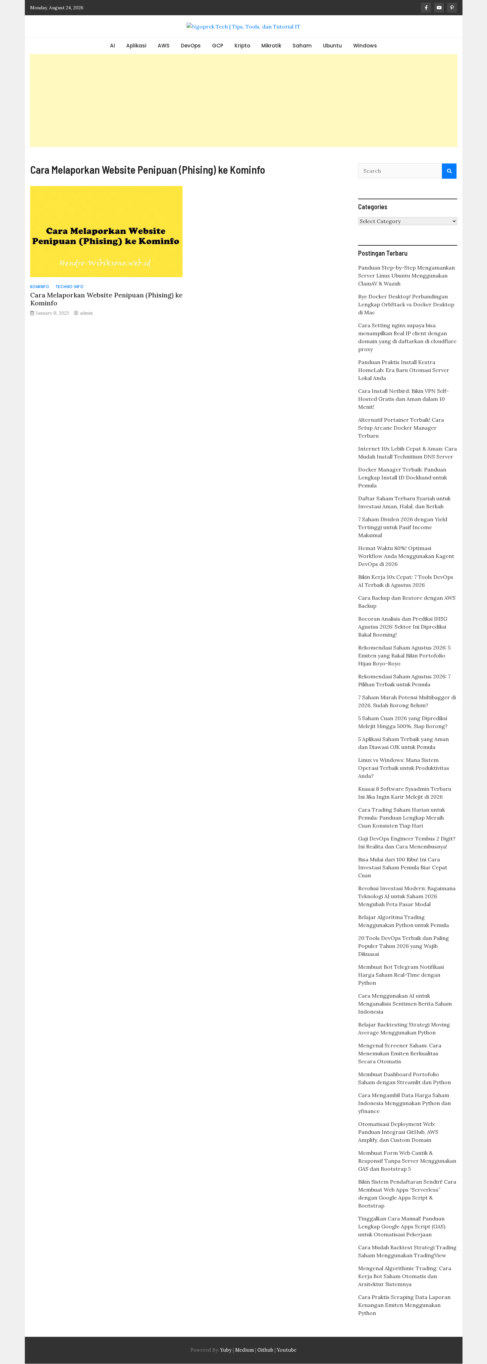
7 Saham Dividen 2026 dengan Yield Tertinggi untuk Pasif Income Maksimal (402, 527)
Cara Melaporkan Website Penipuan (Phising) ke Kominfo (106, 299)
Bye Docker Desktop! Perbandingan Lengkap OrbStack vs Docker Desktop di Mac (406, 304)
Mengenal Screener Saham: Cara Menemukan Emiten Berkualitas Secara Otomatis (399, 1053)
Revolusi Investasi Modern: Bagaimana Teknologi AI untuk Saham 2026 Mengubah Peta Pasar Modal (407, 896)
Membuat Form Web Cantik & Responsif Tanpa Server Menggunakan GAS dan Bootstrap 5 (407, 1160)
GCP (217, 45)
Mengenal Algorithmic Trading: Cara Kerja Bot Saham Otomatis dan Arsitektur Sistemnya (404, 1276)
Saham (302, 45)
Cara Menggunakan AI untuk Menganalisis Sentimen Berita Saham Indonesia (405, 1003)
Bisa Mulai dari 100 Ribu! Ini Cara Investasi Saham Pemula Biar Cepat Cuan (402, 867)
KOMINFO (39, 286)
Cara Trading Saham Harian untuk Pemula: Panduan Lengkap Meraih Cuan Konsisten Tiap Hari (401, 817)
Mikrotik (271, 45)
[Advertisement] (243, 100)
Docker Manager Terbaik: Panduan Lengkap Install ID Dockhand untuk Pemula (402, 477)
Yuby (226, 1350)
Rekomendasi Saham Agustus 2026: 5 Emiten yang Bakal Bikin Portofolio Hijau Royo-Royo (404, 655)
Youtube (287, 1350)
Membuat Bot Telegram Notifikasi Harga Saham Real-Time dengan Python (401, 974)
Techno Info (69, 286)
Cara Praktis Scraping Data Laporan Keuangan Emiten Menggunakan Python (404, 1305)
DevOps (191, 45)
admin (86, 313)
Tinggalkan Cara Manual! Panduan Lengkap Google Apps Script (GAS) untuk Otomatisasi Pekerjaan (401, 1226)
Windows (365, 45)
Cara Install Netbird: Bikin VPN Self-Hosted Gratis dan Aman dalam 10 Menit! (403, 399)
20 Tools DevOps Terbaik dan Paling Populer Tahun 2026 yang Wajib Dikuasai (403, 946)
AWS (164, 45)
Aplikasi (136, 45)
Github (265, 1350)
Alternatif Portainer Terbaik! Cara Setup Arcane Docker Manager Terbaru (401, 427)
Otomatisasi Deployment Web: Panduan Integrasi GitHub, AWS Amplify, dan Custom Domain (398, 1132)
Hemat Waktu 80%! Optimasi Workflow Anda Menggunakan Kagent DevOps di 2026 (406, 556)
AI (112, 45)
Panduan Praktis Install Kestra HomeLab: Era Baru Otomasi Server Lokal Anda (403, 370)
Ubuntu (332, 45)
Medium (244, 1350)
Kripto (242, 45)
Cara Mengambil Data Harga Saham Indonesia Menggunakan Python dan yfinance (404, 1103)
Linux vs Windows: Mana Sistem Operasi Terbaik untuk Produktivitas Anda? (403, 768)
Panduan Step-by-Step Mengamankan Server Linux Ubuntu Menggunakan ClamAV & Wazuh (406, 275)
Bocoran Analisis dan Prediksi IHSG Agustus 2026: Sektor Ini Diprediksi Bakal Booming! (402, 626)
